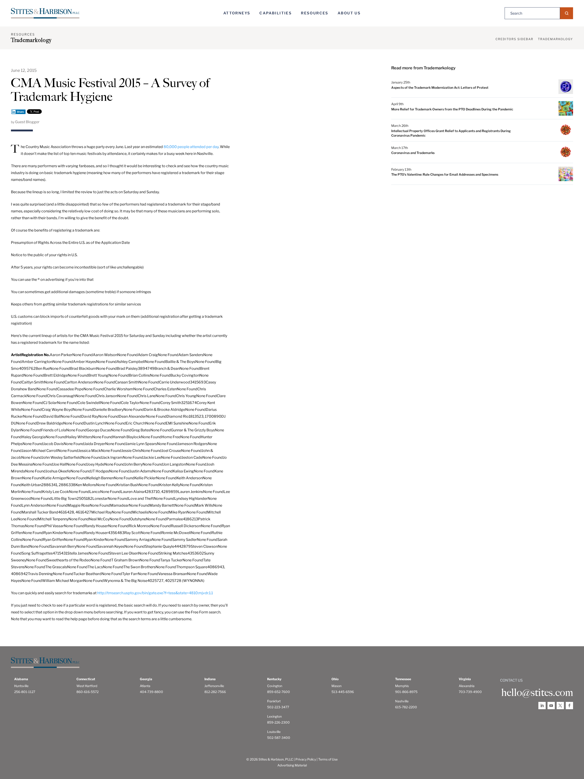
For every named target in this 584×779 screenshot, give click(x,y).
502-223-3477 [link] (278, 707)
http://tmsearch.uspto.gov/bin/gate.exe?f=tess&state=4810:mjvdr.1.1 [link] (155, 593)
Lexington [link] (274, 716)
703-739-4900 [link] (470, 692)
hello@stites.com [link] (537, 692)
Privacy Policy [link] (305, 759)
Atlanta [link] (145, 686)
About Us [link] (349, 13)
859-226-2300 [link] (278, 722)
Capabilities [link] (275, 13)
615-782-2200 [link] (406, 707)
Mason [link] (336, 686)
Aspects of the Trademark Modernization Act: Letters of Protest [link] (439, 87)
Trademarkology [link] (555, 39)
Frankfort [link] (274, 701)
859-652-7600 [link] (278, 692)
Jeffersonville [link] (214, 686)
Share (20, 111)
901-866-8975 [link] (406, 692)
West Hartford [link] (86, 686)
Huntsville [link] (21, 686)
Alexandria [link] (466, 686)
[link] (45, 13)
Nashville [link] (402, 701)
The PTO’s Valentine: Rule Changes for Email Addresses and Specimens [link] (444, 174)
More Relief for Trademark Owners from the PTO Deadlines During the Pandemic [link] (452, 109)
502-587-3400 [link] (278, 738)
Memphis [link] (402, 686)
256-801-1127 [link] (24, 692)
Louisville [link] (274, 732)
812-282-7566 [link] (215, 692)
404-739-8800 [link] (151, 692)
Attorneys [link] (236, 13)
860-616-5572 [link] (87, 692)
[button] (566, 13)
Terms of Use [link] (328, 759)
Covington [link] (274, 686)
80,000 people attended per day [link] (191, 147)
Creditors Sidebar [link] (514, 39)
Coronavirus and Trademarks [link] (413, 153)
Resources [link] (314, 13)
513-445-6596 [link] (342, 692)
